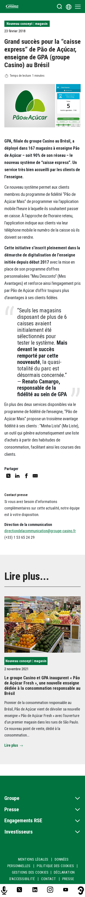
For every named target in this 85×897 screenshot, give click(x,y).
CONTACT (48, 879)
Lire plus (11, 745)
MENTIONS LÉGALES (33, 859)
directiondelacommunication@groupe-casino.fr (40, 531)
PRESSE (68, 879)
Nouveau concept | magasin (27, 24)
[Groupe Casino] (12, 6)
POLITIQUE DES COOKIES (55, 866)
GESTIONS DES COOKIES (30, 872)
